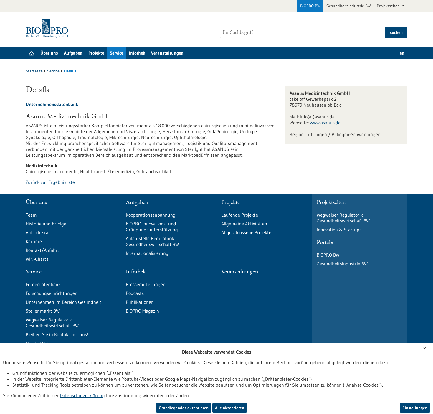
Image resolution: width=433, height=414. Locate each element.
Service (116, 53)
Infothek (137, 53)
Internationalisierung (147, 253)
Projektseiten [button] (389, 6)
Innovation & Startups (339, 229)
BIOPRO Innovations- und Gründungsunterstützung (152, 226)
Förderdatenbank (43, 284)
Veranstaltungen (167, 53)
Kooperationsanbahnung (151, 215)
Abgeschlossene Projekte (246, 232)
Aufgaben (73, 53)
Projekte (96, 53)
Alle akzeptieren (229, 407)
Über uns (49, 53)
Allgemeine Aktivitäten (244, 224)
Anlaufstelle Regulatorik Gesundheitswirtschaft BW (152, 241)
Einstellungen (414, 407)
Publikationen (140, 302)
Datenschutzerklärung (82, 395)
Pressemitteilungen (146, 284)
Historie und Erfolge (46, 224)
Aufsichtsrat (38, 232)
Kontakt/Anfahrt (42, 250)
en (402, 53)
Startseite (34, 71)
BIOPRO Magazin (142, 311)
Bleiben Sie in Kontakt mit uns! (57, 334)
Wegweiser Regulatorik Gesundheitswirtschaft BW (52, 323)
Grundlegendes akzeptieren (184, 407)
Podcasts (135, 293)
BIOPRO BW (310, 6)
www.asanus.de (325, 123)
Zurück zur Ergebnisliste (50, 182)
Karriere (34, 241)
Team (31, 215)
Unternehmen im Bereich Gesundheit (63, 302)
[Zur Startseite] (48, 28)
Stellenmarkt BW (43, 311)
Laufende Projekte (239, 215)
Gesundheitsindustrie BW (348, 6)
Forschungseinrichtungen (51, 293)
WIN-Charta (37, 259)
